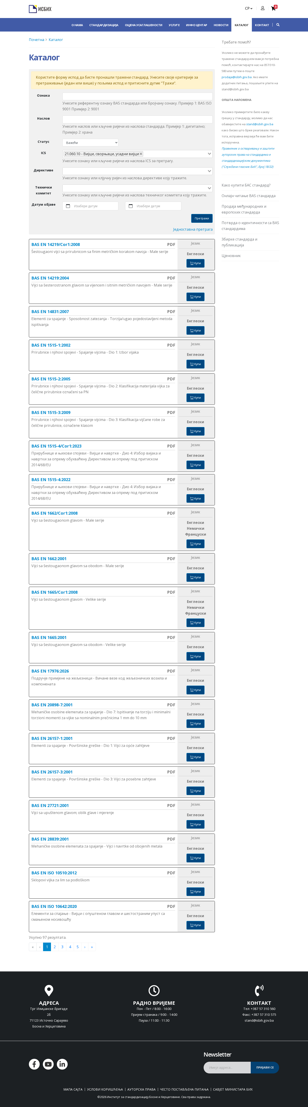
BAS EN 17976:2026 (50, 671)
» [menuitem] (92, 946)
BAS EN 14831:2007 (50, 311)
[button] (275, 24)
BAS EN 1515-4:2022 (50, 479)
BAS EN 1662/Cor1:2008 (54, 513)
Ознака (43, 95)
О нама (77, 25)
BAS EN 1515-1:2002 (50, 345)
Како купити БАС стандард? (246, 185)
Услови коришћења (105, 1089)
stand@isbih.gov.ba (259, 124)
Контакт (262, 25)
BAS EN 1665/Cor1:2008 (54, 592)
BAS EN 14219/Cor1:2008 (55, 244)
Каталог (242, 25)
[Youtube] (48, 1064)
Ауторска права (141, 1089)
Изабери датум (85, 206)
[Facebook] (34, 1064)
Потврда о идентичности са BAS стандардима (250, 225)
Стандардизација (103, 25)
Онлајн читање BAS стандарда (249, 195)
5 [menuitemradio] (78, 946)
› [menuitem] (84, 946)
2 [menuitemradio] (55, 946)
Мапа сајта (73, 1089)
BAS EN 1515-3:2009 (50, 412)
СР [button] (248, 8)
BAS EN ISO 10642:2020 (54, 906)
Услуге (174, 25)
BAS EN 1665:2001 (49, 637)
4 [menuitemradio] (70, 946)
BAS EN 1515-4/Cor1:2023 (56, 446)
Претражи (202, 218)
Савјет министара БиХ (233, 1089)
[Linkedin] (62, 1064)
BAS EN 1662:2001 (49, 558)
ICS (43, 153)
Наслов (43, 118)
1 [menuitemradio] (47, 946)
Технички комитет (43, 190)
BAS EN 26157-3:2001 (52, 772)
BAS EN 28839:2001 (50, 839)
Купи (197, 263)
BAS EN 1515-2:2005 (50, 379)
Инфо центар (196, 25)
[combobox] (137, 154)
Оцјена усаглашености (143, 25)
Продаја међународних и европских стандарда (244, 209)
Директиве (43, 170)
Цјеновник (231, 255)
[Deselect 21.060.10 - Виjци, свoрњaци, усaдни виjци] (141, 154)
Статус (43, 141)
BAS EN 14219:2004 (50, 278)
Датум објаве (43, 204)
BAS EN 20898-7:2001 (52, 704)
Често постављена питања (184, 1089)
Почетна (36, 39)
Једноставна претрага (193, 229)
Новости (221, 25)
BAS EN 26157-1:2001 (52, 738)
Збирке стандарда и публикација (239, 242)
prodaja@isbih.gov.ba (237, 77)
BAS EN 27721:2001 (50, 805)
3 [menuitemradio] (62, 946)
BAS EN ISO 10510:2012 (54, 872)
